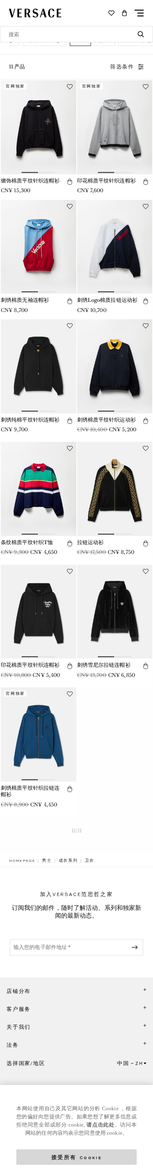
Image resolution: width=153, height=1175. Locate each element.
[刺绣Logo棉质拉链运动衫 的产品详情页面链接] (115, 247)
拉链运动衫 (90, 542)
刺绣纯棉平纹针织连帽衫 (30, 419)
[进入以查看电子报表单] (136, 947)
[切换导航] (139, 13)
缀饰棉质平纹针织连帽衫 (30, 180)
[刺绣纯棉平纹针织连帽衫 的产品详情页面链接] (38, 366)
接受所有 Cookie (76, 1157)
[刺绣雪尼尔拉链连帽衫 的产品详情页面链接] (115, 612)
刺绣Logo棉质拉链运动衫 (107, 299)
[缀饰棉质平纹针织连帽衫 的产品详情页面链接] (38, 127)
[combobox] (76, 34)
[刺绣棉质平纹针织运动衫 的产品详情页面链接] (115, 366)
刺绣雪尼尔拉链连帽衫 (104, 664)
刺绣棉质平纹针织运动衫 (106, 419)
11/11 (76, 830)
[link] (22, 861)
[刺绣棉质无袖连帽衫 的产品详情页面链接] (38, 247)
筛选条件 (122, 67)
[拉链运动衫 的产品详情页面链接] (115, 489)
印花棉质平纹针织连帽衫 (106, 180)
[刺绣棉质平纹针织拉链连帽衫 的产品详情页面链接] (38, 734)
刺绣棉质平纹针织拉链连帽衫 (30, 791)
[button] (124, 13)
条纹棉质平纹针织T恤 (27, 542)
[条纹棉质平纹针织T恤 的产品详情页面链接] (38, 489)
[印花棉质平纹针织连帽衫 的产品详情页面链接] (115, 127)
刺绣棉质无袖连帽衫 (25, 299)
